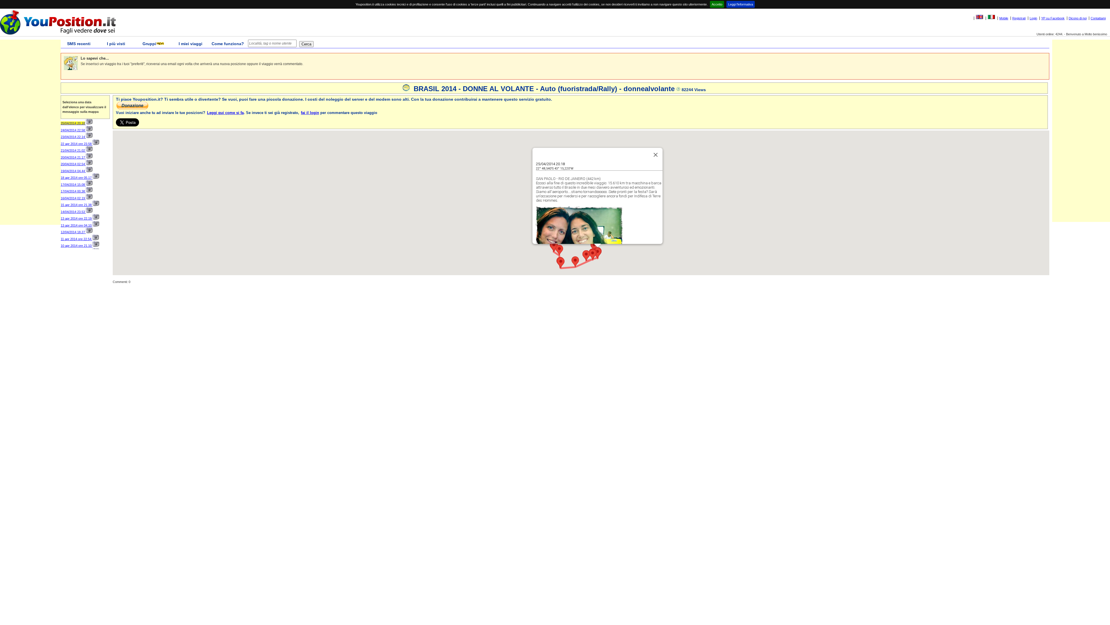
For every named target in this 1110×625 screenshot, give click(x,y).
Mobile (1003, 18)
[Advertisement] (30, 138)
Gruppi (149, 43)
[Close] (656, 155)
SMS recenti (78, 43)
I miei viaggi (190, 43)
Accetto (717, 4)
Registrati (1019, 18)
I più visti (116, 43)
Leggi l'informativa (740, 4)
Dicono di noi (1078, 18)
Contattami (1098, 18)
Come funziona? (228, 43)
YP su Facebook (1053, 18)
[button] (586, 255)
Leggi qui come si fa (225, 113)
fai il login (310, 113)
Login (1033, 18)
